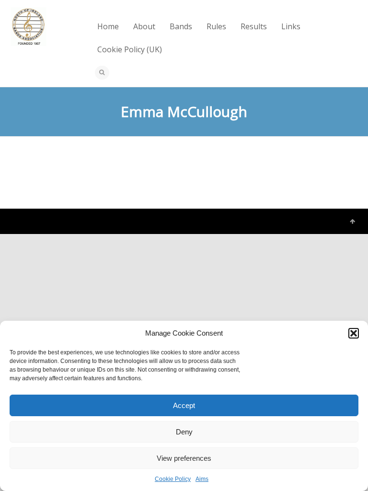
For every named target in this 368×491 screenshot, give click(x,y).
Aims (202, 479)
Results (254, 26)
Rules (216, 26)
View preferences (184, 458)
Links (290, 26)
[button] (353, 333)
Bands (181, 26)
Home (108, 26)
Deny (184, 432)
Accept (184, 405)
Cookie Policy (173, 479)
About (144, 26)
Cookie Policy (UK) (129, 49)
